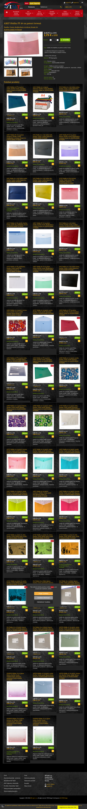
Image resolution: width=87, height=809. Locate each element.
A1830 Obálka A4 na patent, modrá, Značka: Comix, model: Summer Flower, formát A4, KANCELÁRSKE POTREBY (69, 360)
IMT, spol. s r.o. (13, 5)
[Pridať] (50, 40)
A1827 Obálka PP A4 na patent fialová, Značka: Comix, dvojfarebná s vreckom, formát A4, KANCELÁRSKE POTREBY (69, 137)
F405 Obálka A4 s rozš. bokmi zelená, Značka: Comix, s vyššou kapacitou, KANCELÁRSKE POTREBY (69, 88)
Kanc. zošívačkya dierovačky (39, 13)
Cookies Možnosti (43, 598)
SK (82, 2)
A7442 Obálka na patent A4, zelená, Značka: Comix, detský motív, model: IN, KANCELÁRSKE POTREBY (43, 536)
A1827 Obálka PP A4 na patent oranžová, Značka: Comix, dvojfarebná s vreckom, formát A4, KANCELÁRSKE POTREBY (16, 137)
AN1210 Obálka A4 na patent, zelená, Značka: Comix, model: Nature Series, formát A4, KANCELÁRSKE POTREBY (69, 629)
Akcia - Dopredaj (35, 3)
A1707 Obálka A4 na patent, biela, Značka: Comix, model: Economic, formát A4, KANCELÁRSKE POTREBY (69, 407)
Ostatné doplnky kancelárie (10, 791)
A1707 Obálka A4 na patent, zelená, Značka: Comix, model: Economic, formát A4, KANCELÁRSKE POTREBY (43, 451)
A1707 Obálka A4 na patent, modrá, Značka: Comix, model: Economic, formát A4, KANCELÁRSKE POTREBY (43, 312)
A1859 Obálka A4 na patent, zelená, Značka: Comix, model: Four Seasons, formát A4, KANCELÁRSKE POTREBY (17, 493)
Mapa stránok (27, 786)
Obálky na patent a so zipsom (56, 66)
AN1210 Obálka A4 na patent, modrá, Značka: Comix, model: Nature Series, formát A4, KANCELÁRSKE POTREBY (43, 675)
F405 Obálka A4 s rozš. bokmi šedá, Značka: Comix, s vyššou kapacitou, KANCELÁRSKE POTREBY (43, 136)
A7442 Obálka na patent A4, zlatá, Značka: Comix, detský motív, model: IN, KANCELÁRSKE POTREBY (17, 536)
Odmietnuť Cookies (43, 602)
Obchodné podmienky (29, 778)
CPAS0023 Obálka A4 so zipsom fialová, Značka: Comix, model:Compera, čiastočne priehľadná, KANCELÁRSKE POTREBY (15, 677)
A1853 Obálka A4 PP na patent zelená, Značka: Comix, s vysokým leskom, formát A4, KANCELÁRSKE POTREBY (42, 360)
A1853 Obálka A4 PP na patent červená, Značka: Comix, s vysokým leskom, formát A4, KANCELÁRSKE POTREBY (69, 313)
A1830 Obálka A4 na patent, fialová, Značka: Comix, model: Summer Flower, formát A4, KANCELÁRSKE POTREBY (16, 408)
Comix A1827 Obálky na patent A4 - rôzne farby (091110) (67, 67)
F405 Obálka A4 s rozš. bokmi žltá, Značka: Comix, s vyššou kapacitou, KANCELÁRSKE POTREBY (43, 180)
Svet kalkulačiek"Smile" (28, 13)
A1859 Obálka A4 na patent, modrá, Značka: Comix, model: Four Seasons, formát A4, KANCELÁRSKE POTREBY (69, 451)
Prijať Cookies (43, 593)
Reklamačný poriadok (29, 780)
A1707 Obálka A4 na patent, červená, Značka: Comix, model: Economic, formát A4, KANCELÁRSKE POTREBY (17, 451)
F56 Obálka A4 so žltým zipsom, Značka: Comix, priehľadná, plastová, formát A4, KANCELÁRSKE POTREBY (43, 582)
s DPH (68, 7)
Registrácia (76, 2)
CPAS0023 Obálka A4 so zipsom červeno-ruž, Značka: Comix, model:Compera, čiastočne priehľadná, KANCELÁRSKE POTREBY (15, 722)
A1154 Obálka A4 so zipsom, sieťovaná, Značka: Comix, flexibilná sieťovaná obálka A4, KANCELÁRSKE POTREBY (43, 89)
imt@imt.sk (49, 786)
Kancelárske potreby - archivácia (12, 778)
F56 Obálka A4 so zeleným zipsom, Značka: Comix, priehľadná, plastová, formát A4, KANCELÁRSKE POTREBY (43, 629)
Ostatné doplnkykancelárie (77, 13)
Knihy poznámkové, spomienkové (12, 788)
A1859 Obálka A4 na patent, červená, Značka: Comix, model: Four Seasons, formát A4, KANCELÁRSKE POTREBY (69, 493)
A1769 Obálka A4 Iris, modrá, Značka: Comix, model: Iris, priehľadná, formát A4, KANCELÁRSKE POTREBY (17, 224)
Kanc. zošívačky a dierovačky (11, 783)
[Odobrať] (57, 40)
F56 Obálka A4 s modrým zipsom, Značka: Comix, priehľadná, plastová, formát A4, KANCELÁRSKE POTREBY (69, 582)
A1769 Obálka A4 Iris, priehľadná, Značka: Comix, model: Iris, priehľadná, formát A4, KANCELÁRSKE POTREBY (16, 269)
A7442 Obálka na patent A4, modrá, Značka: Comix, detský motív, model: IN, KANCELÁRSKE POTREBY (17, 582)
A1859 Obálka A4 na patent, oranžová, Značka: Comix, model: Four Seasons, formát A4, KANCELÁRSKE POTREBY (42, 494)
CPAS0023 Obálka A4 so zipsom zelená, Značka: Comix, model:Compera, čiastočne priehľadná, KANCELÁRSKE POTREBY (41, 722)
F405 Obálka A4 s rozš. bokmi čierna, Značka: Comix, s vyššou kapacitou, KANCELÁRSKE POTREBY (69, 268)
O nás (25, 775)
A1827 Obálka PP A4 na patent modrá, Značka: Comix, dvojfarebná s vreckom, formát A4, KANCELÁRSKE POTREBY (43, 225)
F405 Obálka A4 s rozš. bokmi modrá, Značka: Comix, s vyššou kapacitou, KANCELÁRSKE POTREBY (17, 180)
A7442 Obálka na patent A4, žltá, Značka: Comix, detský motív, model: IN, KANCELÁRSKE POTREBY (69, 536)
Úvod (5, 775)
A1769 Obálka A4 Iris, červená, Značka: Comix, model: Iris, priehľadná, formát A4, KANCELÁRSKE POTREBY (67, 181)
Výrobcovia (31, 7)
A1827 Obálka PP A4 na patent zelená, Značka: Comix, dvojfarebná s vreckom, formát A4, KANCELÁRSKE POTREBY (43, 269)
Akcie (26, 3)
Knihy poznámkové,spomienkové (65, 13)
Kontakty (26, 783)
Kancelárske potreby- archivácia (16, 13)
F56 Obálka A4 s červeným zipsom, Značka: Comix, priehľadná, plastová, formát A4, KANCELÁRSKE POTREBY (17, 629)
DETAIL (24, 114)
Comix (50, 69)
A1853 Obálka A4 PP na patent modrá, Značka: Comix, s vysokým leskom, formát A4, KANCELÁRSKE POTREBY (16, 89)
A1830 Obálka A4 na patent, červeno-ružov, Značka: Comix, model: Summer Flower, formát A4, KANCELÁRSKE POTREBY (17, 313)
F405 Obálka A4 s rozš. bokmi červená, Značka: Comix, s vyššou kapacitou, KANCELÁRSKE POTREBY (69, 224)
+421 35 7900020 (50, 784)
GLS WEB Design (63, 798)
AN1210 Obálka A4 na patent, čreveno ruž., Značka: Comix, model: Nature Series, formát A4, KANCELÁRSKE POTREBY (69, 676)
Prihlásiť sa (68, 2)
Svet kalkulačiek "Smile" (10, 780)
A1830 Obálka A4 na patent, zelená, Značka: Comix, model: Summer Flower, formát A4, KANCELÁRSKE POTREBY (42, 408)
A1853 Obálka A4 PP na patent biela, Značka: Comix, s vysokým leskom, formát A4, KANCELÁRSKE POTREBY (17, 359)
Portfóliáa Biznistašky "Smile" (52, 13)
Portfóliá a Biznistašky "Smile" (11, 786)
